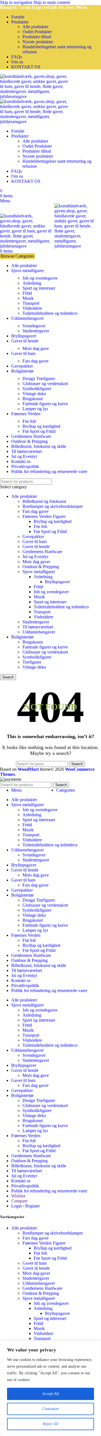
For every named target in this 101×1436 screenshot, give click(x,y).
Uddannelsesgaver (38, 632)
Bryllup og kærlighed (41, 426)
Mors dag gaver (36, 561)
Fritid (27, 293)
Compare (19, 1201)
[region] (50, 1388)
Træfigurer (31, 662)
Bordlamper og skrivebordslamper (52, 506)
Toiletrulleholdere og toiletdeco (49, 313)
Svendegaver (33, 325)
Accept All (50, 1394)
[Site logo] (35, 96)
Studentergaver (35, 330)
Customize (50, 1409)
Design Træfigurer (38, 378)
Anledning (31, 283)
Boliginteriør (22, 637)
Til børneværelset (37, 627)
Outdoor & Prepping (40, 566)
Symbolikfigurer (36, 388)
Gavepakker (33, 536)
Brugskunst (32, 398)
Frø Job (29, 421)
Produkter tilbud (36, 36)
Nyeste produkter (37, 41)
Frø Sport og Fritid (39, 431)
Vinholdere (32, 308)
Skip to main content (51, 2)
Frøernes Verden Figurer (44, 516)
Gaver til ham (34, 541)
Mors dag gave (35, 348)
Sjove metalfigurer (38, 571)
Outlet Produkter (37, 31)
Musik (28, 298)
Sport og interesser (38, 288)
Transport (30, 303)
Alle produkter (35, 26)
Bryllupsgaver (57, 581)
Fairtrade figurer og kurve (45, 403)
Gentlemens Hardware (42, 551)
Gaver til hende (36, 546)
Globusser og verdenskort (45, 383)
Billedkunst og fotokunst (44, 501)
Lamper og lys (35, 408)
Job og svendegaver (40, 278)
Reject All (50, 1424)
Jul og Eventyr (35, 556)
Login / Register (25, 1206)
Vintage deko (34, 393)
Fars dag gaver (35, 361)
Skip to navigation (16, 2)
